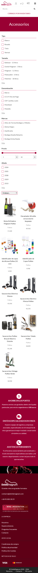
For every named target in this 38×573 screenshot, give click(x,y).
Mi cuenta (28, 571)
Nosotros (5, 522)
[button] (35, 3)
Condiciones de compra (10, 544)
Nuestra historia (7, 526)
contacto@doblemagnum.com (13, 494)
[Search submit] (34, 9)
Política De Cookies (9, 551)
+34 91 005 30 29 (8, 499)
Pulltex (9, 227)
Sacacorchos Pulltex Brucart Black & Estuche (10, 338)
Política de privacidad (9, 547)
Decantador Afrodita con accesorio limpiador (28, 218)
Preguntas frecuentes (9, 529)
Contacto (5, 533)
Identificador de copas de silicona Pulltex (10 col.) (10, 261)
